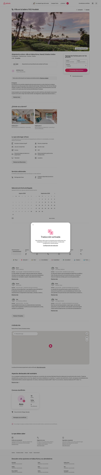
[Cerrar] (33, 224)
